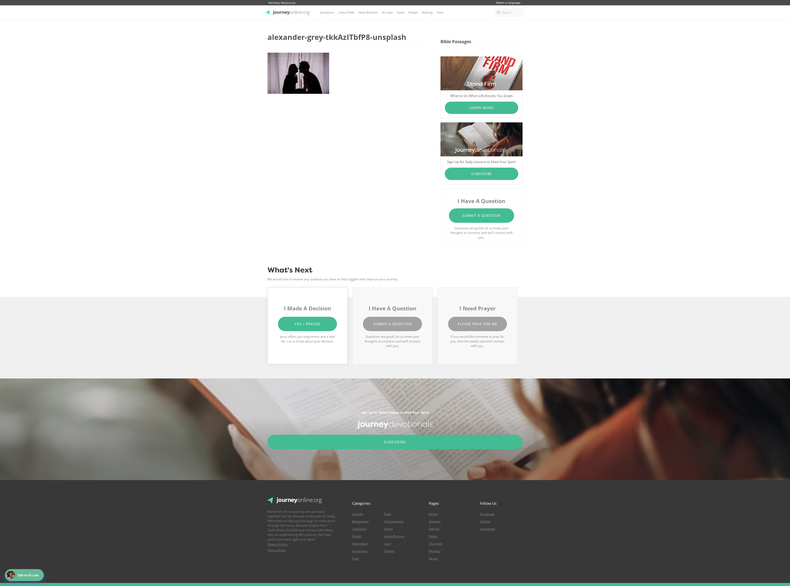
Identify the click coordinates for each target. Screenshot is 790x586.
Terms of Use (276, 550)
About (433, 559)
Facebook (487, 514)
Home (433, 514)
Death (356, 536)
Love (387, 544)
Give (440, 12)
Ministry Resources (281, 3)
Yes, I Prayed (307, 323)
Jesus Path (346, 12)
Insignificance (394, 536)
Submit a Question (481, 215)
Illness (388, 529)
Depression (360, 544)
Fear (355, 559)
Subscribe (481, 173)
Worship (434, 551)
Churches (435, 544)
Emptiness (359, 551)
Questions (327, 12)
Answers (434, 522)
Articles (434, 529)
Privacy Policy (277, 544)
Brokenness (360, 522)
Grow (400, 12)
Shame (389, 551)
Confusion (359, 529)
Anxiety (357, 514)
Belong (427, 12)
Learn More (481, 107)
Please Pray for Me (477, 323)
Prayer (413, 12)
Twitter (485, 522)
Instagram (487, 529)
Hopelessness (393, 522)
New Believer (368, 12)
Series (433, 536)
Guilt (387, 514)
